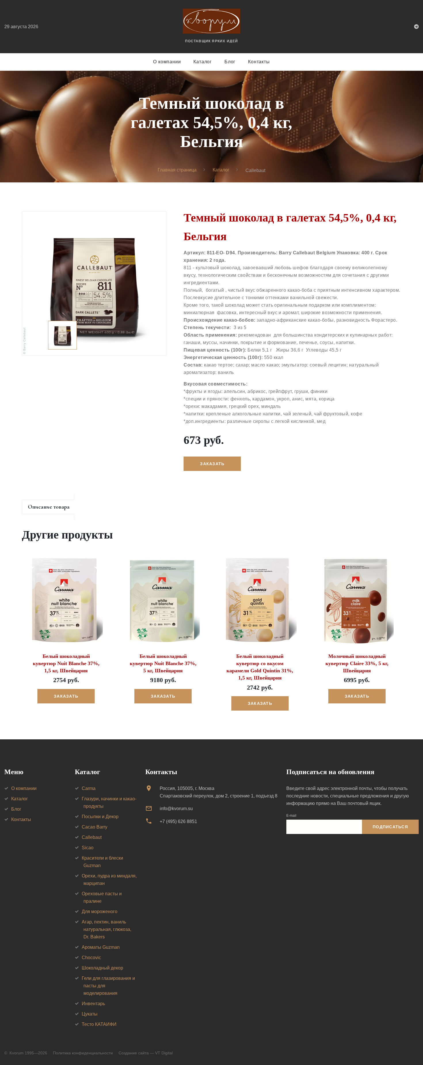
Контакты (259, 61)
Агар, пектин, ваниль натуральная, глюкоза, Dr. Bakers (106, 929)
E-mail (291, 816)
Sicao (88, 847)
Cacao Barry (94, 826)
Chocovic (91, 957)
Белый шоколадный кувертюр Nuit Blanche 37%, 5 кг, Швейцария (163, 663)
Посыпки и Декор (100, 816)
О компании (167, 61)
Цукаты (90, 1013)
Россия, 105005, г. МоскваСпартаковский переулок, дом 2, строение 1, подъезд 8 (218, 792)
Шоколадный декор (102, 967)
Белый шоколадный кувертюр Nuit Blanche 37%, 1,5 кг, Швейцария (66, 663)
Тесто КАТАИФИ (99, 1024)
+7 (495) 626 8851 (178, 821)
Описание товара (49, 506)
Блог (229, 61)
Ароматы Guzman (101, 947)
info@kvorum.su (176, 808)
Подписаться (390, 826)
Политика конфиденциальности (83, 1053)
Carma (89, 788)
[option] (94, 283)
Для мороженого (99, 911)
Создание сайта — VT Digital (146, 1053)
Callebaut (92, 837)
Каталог (202, 61)
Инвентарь (93, 1003)
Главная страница (177, 169)
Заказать (66, 696)
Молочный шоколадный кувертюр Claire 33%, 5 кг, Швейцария (356, 663)
